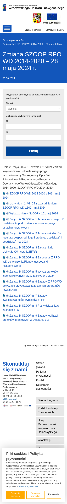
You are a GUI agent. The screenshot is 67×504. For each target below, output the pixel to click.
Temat (9, 103)
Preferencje (53, 494)
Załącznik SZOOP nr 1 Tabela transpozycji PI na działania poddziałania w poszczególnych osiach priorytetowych (33, 223)
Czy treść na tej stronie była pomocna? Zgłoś (43, 345)
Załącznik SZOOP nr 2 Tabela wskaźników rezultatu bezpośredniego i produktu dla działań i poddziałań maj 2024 (32, 237)
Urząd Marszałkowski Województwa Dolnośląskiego (47, 426)
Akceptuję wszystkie (15, 494)
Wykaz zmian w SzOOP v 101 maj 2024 (33, 213)
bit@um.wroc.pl (10, 399)
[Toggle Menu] (7, 28)
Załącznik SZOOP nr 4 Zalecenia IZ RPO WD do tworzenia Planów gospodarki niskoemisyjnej (31, 261)
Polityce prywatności (28, 486)
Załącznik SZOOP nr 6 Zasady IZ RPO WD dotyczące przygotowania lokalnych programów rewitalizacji (32, 285)
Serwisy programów (55, 30)
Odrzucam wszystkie (35, 494)
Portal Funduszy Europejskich (48, 410)
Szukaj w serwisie (33, 30)
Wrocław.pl (44, 440)
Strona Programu (48, 400)
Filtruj (33, 151)
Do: (8, 132)
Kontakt (40, 380)
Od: (8, 121)
